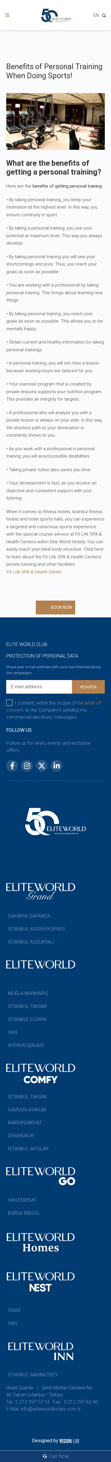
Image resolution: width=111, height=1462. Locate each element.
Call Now (58, 1456)
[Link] (7, 15)
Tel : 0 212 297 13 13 (27, 1402)
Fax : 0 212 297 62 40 (75, 1402)
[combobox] (96, 16)
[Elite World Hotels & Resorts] (105, 16)
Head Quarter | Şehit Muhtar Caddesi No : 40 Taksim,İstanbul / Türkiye (50, 1391)
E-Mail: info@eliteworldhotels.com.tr (43, 1409)
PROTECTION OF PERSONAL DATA (42, 656)
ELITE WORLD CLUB (26, 644)
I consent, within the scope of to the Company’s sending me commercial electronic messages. (53, 710)
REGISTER (88, 687)
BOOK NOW (61, 607)
